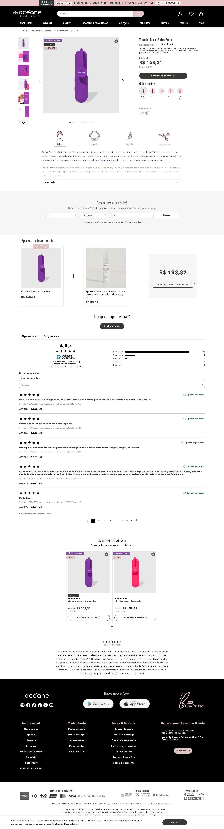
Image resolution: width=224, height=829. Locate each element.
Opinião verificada (195, 395)
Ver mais (50, 182)
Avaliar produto (112, 326)
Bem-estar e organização (40, 31)
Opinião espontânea (194, 443)
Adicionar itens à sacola (171, 285)
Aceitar (175, 822)
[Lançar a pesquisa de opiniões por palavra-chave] (203, 385)
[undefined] (79, 362)
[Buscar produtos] (138, 14)
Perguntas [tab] (51, 336)
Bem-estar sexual (61, 31)
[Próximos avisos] (136, 521)
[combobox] (100, 13)
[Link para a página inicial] (24, 30)
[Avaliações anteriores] (87, 520)
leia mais (178, 474)
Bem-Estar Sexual (109, 160)
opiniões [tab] (30, 336)
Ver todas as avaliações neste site (65, 367)
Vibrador (74, 31)
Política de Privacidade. (65, 824)
